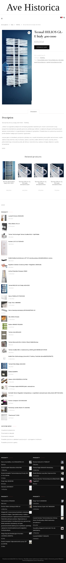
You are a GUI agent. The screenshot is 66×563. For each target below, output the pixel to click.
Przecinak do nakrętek (7, 436)
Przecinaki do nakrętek (7, 433)
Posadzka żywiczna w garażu (9, 442)
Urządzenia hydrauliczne (8, 430)
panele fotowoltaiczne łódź (54, 62)
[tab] (33, 112)
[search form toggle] (64, 17)
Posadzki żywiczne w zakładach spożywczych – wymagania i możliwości (21, 439)
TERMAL (42, 57)
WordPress (40, 560)
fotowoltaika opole (42, 60)
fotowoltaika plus (53, 60)
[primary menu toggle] (2, 19)
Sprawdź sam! (42, 47)
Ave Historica (33, 7)
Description (33, 111)
